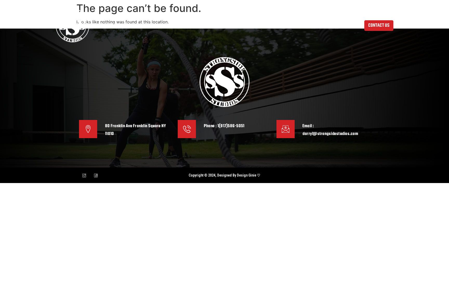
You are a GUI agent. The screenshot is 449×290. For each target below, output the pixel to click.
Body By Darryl (178, 25)
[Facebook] (96, 175)
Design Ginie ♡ (248, 175)
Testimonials (293, 25)
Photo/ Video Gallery (251, 25)
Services (212, 25)
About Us (144, 25)
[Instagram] (84, 175)
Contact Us (327, 25)
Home (117, 25)
